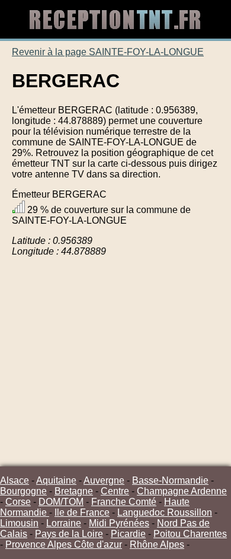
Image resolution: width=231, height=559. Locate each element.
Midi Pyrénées (119, 523)
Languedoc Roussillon (164, 512)
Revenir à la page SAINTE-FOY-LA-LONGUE (108, 52)
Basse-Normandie (170, 480)
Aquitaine (56, 480)
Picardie (128, 534)
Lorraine (63, 523)
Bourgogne (23, 491)
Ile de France (82, 512)
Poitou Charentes (190, 534)
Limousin (19, 523)
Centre (115, 491)
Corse (18, 502)
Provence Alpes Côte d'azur (63, 544)
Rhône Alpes (157, 544)
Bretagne (73, 491)
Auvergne (104, 480)
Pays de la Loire (69, 534)
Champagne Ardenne (182, 491)
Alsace (14, 480)
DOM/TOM (61, 502)
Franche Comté (123, 502)
